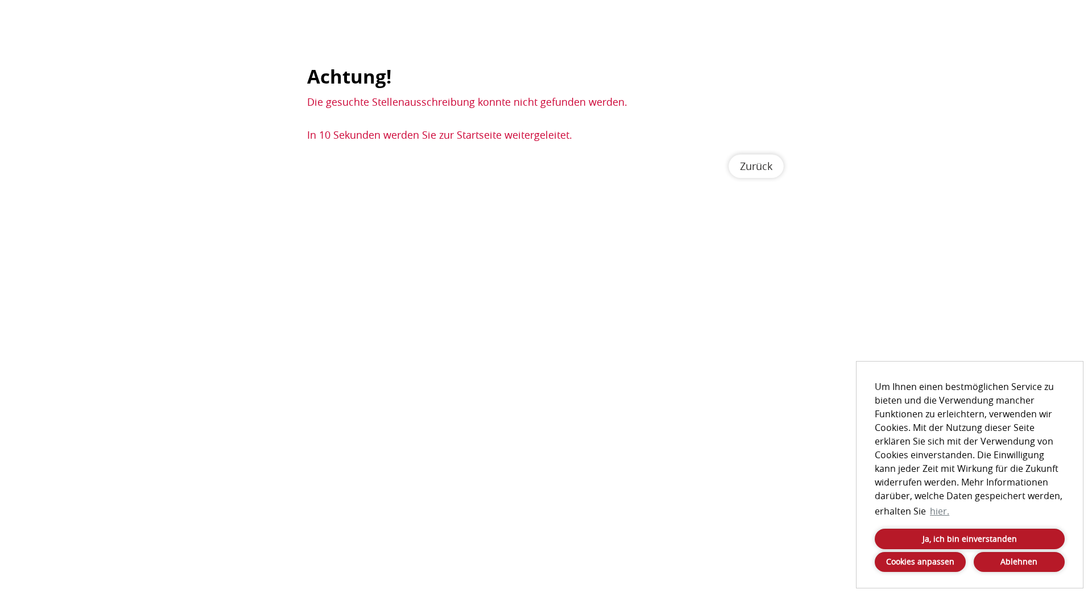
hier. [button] (939, 511)
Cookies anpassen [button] (920, 561)
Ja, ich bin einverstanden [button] (970, 538)
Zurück (756, 166)
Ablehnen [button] (1018, 561)
